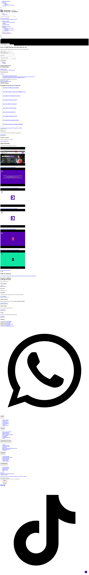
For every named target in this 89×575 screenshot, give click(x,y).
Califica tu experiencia (4, 141)
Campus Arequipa (5, 420)
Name (1, 51)
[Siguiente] (7, 83)
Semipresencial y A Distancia (9, 29)
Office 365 (4, 5)
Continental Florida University (7, 457)
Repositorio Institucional (6, 449)
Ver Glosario (2, 134)
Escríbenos (2, 316)
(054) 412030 (9, 322)
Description (2, 55)
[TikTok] (44, 574)
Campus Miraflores (5, 423)
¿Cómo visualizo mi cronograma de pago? (9, 75)
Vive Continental (5, 435)
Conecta (3, 444)
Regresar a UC (9, 33)
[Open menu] (8, 18)
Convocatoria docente (6, 445)
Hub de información (5, 432)
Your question (2, 53)
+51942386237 (3, 296)
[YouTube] (4, 485)
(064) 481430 (9, 321)
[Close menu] (0, 19)
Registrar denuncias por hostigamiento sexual (9, 448)
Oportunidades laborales (6, 437)
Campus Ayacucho (5, 425)
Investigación (4, 436)
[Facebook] (0, 485)
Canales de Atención (3, 18)
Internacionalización (5, 433)
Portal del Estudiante (6, 1)
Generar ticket (2, 309)
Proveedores (4, 447)
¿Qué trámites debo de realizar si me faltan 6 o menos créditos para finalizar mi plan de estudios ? (18, 76)
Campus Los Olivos (5, 422)
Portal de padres (5, 469)
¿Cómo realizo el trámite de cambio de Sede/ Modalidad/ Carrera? (13, 77)
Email (1, 52)
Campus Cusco (4, 421)
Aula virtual (4, 3)
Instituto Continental (5, 459)
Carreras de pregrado (5, 456)
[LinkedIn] (2, 485)
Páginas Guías (4, 14)
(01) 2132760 (7, 323)
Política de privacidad (5, 446)
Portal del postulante (5, 467)
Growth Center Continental (6, 431)
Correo (4, 2)
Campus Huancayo (5, 419)
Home (3, 13)
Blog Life (8, 32)
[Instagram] (3, 485)
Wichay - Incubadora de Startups (7, 434)
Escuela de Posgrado (5, 458)
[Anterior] (2, 83)
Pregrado (4, 23)
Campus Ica (4, 424)
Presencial (6, 28)
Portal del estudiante (5, 468)
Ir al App (2, 285)
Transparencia (4, 450)
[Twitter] (1, 485)
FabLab (3, 438)
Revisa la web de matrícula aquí (5, 81)
